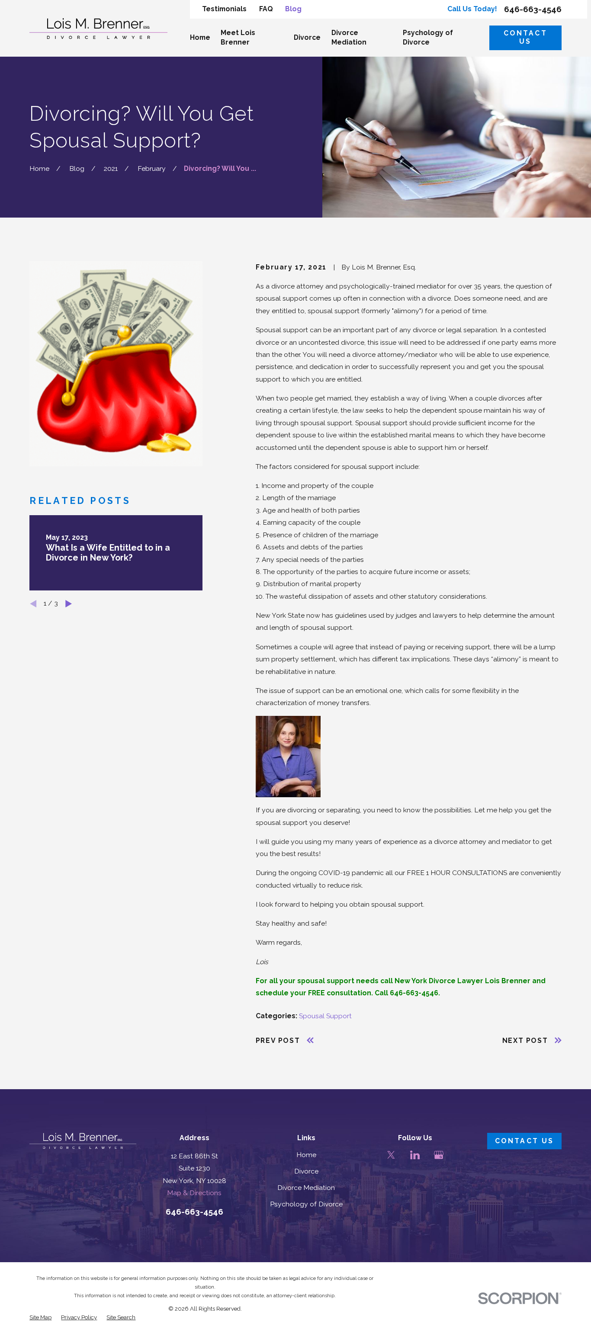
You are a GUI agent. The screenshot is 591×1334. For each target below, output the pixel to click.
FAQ (266, 9)
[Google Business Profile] (438, 1155)
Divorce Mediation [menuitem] (348, 37)
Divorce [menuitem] (307, 37)
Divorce (306, 1171)
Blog (293, 9)
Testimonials (224, 9)
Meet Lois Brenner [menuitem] (238, 37)
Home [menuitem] (200, 37)
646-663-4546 (533, 9)
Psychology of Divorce (306, 1204)
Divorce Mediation (306, 1187)
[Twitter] (391, 1155)
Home (306, 1155)
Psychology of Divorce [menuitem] (428, 37)
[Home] (98, 28)
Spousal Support (325, 1016)
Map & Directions (194, 1193)
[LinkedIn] (415, 1155)
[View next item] (68, 603)
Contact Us (525, 37)
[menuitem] (40, 1317)
